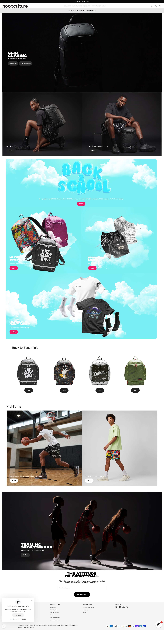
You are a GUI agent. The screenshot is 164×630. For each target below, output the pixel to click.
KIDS (103, 6)
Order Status (21, 625)
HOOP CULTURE (55, 604)
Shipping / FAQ (37, 625)
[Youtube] (124, 607)
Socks (84, 612)
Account (27, 625)
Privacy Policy (60, 625)
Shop (10, 150)
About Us (53, 607)
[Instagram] (127, 607)
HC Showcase (54, 612)
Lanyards (85, 609)
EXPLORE (66, 6)
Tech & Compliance (46, 625)
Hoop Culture (25, 627)
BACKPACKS (87, 6)
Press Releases (55, 617)
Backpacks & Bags (88, 607)
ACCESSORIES (87, 604)
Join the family (82, 594)
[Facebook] (120, 607)
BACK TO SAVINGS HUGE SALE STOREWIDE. (82, 10)
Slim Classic (13, 63)
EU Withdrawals (55, 620)
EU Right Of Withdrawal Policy (71, 625)
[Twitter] (116, 607)
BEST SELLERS (96, 6)
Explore (25, 555)
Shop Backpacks (25, 63)
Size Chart (53, 625)
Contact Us (53, 609)
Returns (31, 625)
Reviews (52, 615)
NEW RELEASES (77, 6)
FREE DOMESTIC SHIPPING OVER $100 (82, 1)
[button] (78, 395)
